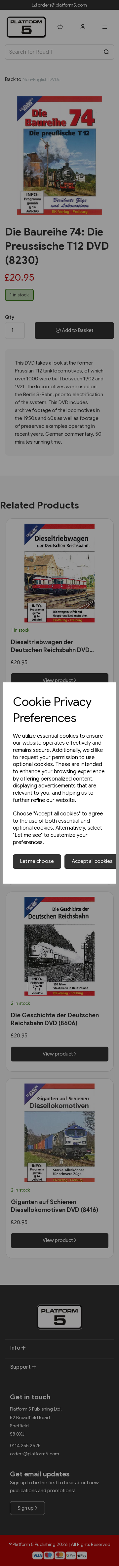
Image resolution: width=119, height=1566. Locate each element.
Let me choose (37, 861)
